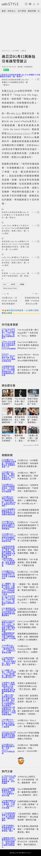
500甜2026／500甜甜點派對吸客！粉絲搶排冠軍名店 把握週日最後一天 (28, 465)
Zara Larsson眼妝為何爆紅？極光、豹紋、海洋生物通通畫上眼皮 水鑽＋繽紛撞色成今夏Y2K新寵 (28, 627)
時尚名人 (12, 10)
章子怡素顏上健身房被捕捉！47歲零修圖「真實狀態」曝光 (28, 829)
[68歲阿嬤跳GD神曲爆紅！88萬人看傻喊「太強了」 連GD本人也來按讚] (9, 805)
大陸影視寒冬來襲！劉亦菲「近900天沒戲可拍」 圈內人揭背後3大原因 (27, 663)
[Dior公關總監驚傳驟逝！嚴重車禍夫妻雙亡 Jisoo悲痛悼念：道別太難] (9, 792)
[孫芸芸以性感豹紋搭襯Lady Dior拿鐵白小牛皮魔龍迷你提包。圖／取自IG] (20, 75)
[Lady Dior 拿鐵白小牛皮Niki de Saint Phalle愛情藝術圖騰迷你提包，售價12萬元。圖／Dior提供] (20, 222)
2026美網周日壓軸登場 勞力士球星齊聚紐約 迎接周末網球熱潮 (28, 512)
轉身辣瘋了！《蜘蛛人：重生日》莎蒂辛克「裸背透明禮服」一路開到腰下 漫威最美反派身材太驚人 (20, 438)
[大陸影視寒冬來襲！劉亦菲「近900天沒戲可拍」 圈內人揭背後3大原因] (9, 662)
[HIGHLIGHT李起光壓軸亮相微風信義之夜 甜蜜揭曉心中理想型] (9, 736)
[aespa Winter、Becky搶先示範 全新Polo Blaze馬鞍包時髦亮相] (9, 358)
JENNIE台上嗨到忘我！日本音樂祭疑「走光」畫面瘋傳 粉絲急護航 (27, 781)
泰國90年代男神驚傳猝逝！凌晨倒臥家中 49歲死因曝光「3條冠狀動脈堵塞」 (28, 712)
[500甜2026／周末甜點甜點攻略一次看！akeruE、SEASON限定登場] (9, 748)
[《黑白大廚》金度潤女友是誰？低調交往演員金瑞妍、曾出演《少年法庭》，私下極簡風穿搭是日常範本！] (9, 699)
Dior (4, 284)
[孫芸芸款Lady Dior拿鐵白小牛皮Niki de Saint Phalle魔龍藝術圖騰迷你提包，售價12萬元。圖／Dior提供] (20, 238)
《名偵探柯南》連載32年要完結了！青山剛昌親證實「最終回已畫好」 (28, 818)
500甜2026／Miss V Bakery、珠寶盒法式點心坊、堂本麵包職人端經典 (28, 725)
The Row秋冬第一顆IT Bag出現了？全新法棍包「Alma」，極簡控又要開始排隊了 (28, 334)
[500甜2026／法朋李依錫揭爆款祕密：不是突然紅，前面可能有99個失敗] (9, 488)
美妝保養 (32, 10)
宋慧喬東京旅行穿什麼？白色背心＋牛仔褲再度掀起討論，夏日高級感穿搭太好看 (27, 371)
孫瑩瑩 (22, 284)
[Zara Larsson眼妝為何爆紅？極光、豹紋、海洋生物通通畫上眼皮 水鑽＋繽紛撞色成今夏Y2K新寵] (9, 624)
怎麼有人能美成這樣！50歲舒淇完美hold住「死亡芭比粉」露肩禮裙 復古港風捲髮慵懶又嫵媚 (28, 689)
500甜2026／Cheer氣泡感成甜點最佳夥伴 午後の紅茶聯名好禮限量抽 (28, 527)
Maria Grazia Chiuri (10, 288)
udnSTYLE (6, 50)
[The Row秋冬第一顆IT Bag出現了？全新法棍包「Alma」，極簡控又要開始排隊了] (9, 333)
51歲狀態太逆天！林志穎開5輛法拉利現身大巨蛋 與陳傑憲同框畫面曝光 (28, 613)
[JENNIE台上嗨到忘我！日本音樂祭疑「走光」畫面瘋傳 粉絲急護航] (9, 780)
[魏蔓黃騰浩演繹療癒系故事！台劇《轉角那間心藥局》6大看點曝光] (9, 637)
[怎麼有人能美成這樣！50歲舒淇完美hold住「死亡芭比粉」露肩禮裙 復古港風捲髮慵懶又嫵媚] (9, 686)
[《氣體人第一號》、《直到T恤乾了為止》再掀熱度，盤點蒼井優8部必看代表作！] (9, 674)
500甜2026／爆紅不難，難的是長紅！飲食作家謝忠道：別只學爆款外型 (27, 477)
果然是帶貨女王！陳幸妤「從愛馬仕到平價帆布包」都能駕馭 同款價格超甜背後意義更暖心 (20, 420)
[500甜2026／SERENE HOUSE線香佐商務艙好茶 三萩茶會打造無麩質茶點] (9, 538)
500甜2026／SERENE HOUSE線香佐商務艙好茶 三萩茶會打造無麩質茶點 (28, 539)
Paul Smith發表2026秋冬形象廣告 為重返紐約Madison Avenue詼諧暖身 (28, 346)
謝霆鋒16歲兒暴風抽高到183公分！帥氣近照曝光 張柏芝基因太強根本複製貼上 (28, 843)
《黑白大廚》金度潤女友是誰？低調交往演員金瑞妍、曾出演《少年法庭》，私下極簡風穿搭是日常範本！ (27, 701)
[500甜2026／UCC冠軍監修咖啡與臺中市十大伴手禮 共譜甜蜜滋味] (9, 575)
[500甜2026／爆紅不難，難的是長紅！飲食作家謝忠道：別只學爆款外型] (9, 476)
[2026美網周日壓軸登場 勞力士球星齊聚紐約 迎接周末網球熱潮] (9, 513)
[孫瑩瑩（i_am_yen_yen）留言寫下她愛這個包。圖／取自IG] (20, 270)
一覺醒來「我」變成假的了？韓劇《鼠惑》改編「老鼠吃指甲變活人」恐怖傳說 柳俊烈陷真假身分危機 (28, 590)
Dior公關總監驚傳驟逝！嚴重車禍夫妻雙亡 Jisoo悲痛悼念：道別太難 (28, 793)
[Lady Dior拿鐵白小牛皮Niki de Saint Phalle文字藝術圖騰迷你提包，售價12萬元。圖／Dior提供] (20, 254)
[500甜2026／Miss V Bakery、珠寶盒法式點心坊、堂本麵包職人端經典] (9, 724)
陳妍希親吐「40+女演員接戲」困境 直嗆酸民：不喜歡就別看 (27, 562)
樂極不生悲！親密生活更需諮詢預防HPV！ (7, 438)
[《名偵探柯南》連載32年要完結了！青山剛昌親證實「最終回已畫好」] (9, 817)
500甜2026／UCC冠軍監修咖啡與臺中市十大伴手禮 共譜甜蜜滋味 (27, 574)
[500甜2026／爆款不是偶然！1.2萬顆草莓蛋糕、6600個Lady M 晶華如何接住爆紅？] (9, 501)
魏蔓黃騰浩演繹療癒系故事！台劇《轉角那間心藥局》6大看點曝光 (27, 636)
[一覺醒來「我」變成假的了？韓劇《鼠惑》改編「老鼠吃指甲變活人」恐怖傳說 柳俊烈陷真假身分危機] (9, 587)
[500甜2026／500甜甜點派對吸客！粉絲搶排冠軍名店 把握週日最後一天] (9, 464)
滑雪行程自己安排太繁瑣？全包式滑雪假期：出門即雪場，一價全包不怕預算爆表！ (32, 401)
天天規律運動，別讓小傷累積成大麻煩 (32, 420)
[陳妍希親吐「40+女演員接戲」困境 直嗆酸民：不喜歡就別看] (9, 563)
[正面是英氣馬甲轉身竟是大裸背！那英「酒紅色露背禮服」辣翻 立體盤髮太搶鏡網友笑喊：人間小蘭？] (9, 550)
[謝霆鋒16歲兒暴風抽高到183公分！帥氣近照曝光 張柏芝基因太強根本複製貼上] (9, 842)
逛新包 (23, 50)
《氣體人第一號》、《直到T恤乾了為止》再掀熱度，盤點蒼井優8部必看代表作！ (33, 438)
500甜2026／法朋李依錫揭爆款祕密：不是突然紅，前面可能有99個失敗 (28, 489)
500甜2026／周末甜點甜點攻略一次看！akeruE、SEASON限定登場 (28, 749)
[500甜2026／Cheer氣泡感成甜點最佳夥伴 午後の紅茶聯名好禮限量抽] (9, 525)
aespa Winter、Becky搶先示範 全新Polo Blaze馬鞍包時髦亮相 (28, 357)
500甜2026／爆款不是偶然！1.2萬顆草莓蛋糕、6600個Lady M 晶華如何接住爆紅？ (27, 502)
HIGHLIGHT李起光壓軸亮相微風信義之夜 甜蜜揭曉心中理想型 (28, 735)
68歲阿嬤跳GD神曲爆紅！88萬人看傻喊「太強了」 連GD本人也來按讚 (28, 806)
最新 (4, 10)
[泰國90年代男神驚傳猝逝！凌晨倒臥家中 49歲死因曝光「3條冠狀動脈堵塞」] (9, 711)
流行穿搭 (22, 10)
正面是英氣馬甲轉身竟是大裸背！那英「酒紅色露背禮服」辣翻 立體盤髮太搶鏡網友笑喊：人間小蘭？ (28, 552)
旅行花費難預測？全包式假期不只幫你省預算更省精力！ (7, 401)
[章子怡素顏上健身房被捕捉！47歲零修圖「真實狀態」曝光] (9, 829)
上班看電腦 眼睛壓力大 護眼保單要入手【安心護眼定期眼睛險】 (7, 420)
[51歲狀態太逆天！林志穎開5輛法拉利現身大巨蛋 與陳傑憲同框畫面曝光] (9, 612)
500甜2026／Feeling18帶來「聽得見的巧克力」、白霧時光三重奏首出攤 (27, 650)
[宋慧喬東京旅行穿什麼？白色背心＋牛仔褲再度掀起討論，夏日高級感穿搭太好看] (9, 370)
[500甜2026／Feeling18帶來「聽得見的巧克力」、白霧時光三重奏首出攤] (9, 649)
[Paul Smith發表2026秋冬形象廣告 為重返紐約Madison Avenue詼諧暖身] (9, 345)
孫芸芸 (13, 284)
